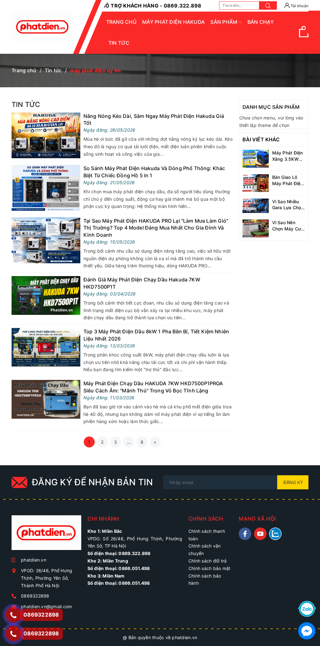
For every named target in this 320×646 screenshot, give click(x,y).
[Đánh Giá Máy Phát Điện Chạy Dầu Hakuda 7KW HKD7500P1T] (46, 295)
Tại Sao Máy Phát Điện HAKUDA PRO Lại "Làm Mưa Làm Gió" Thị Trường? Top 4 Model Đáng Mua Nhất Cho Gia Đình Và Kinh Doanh (155, 228)
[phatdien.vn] (46, 535)
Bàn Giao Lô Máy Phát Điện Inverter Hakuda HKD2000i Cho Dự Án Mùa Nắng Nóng (288, 180)
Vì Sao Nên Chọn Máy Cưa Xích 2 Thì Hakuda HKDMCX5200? (288, 226)
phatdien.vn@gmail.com (46, 606)
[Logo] (42, 26)
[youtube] (260, 533)
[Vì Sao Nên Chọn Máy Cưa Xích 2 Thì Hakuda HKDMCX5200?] (255, 227)
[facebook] (245, 533)
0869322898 (35, 595)
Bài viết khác (261, 139)
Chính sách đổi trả (207, 560)
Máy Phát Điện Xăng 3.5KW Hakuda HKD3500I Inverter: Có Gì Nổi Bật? (287, 156)
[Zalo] (307, 608)
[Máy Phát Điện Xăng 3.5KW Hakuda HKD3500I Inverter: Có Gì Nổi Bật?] (255, 158)
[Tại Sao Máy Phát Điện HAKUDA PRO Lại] (46, 239)
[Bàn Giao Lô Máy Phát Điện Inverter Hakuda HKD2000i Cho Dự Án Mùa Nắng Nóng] (255, 182)
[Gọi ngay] (13, 615)
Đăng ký (293, 482)
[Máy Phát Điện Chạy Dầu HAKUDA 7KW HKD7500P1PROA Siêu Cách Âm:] (46, 398)
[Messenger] (306, 630)
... (129, 442)
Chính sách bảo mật (209, 568)
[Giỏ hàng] (303, 35)
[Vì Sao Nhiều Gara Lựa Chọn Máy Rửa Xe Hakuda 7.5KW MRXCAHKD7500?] (255, 205)
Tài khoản (299, 5)
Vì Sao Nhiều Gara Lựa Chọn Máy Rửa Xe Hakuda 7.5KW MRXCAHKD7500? (288, 205)
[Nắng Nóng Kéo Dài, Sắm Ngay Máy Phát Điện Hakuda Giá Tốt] (46, 135)
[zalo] (275, 533)
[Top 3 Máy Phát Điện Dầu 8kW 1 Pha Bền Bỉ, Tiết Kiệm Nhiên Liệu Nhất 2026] (46, 346)
